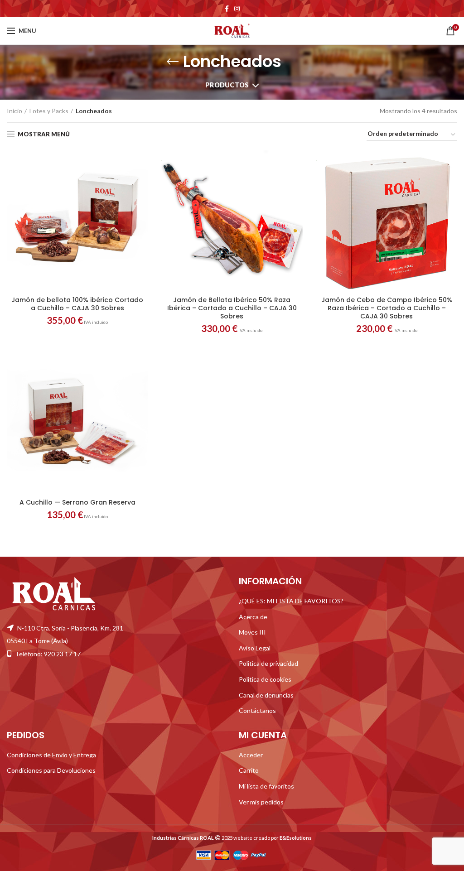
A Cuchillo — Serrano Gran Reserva (77, 502)
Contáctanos (257, 710)
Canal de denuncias (266, 695)
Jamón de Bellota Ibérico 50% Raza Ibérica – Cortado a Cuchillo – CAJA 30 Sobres (232, 308)
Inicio (14, 111)
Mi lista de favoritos (266, 786)
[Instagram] (237, 8)
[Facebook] (227, 8)
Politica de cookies (265, 679)
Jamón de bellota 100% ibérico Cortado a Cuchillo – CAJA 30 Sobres (77, 304)
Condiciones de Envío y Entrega (51, 755)
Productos (227, 85)
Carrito (249, 770)
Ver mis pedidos (261, 802)
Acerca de (253, 617)
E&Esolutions (296, 838)
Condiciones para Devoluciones (51, 770)
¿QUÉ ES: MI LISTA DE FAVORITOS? (291, 601)
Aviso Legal (255, 648)
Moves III (252, 632)
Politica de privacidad (268, 663)
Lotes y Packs (48, 111)
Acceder (251, 755)
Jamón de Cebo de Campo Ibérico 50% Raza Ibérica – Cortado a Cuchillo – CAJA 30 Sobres (386, 308)
